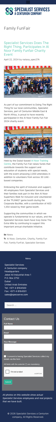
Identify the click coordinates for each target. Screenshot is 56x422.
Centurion (21, 238)
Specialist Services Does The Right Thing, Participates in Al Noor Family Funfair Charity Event (26, 48)
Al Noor (11, 238)
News (10, 234)
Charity (31, 238)
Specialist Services (35, 242)
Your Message (11, 342)
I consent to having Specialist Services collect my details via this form (26, 357)
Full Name (9, 324)
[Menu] (28, 2)
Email (7, 333)
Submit (8, 382)
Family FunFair (16, 242)
